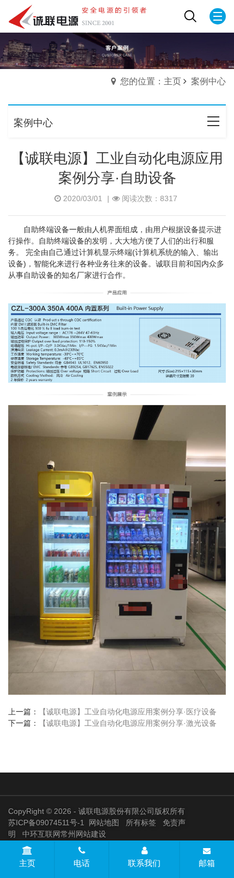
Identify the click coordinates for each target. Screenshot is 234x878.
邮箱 (207, 863)
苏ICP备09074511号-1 (46, 822)
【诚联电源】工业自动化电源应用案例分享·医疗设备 (128, 711)
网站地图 (104, 822)
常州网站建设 (83, 834)
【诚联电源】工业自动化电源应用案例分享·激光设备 (128, 723)
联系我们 (144, 863)
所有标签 (141, 822)
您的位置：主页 (150, 81)
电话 (81, 863)
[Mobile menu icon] (218, 16)
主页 (27, 863)
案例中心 (208, 81)
